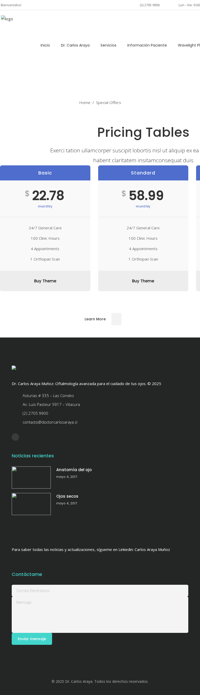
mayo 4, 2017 (66, 477)
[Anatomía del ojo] (31, 477)
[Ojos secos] (31, 504)
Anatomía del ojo (74, 469)
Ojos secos (67, 496)
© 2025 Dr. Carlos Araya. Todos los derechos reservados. (100, 681)
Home (84, 102)
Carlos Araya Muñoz (152, 549)
